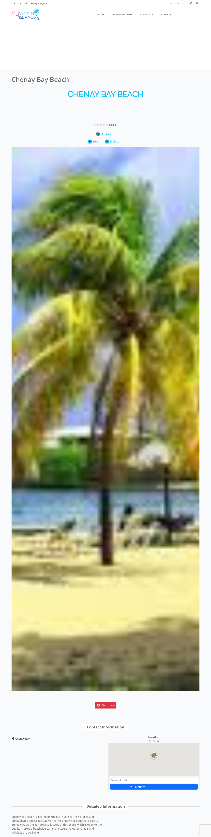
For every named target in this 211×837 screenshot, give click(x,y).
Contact (166, 14)
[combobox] (154, 780)
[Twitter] (191, 2)
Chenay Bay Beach (106, 94)
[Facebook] (185, 2)
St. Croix (154, 741)
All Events (146, 14)
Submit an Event (122, 14)
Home (101, 14)
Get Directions (136, 787)
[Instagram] (197, 2)
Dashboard (21, 3)
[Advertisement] (105, 46)
